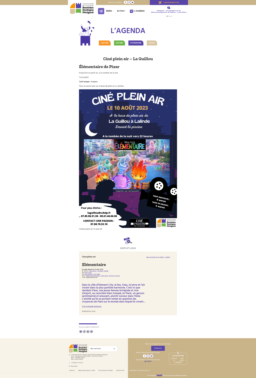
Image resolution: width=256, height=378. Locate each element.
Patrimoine (135, 42)
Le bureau (178, 363)
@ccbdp (148, 361)
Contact (72, 371)
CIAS (182, 359)
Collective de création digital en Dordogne (174, 375)
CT (174, 361)
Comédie (100, 271)
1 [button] (166, 16)
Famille (106, 271)
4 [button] (170, 16)
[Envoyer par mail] (91, 331)
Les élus (174, 359)
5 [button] (171, 16)
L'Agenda (139, 11)
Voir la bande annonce (92, 306)
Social (152, 42)
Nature (119, 42)
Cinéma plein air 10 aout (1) (90, 229)
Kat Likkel (97, 274)
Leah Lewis (104, 276)
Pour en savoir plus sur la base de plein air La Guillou (101, 86)
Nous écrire (74, 366)
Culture (105, 42)
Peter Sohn (88, 272)
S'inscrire (158, 348)
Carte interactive (171, 2)
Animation (92, 271)
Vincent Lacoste (114, 276)
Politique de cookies (105, 371)
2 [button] (167, 16)
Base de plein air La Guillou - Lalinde (158, 257)
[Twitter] (80, 331)
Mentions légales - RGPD (86, 371)
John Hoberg (89, 274)
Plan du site (120, 371)
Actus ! (121, 11)
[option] (169, 12)
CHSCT (182, 361)
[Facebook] (84, 331)
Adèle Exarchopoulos (93, 276)
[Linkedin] (88, 331)
